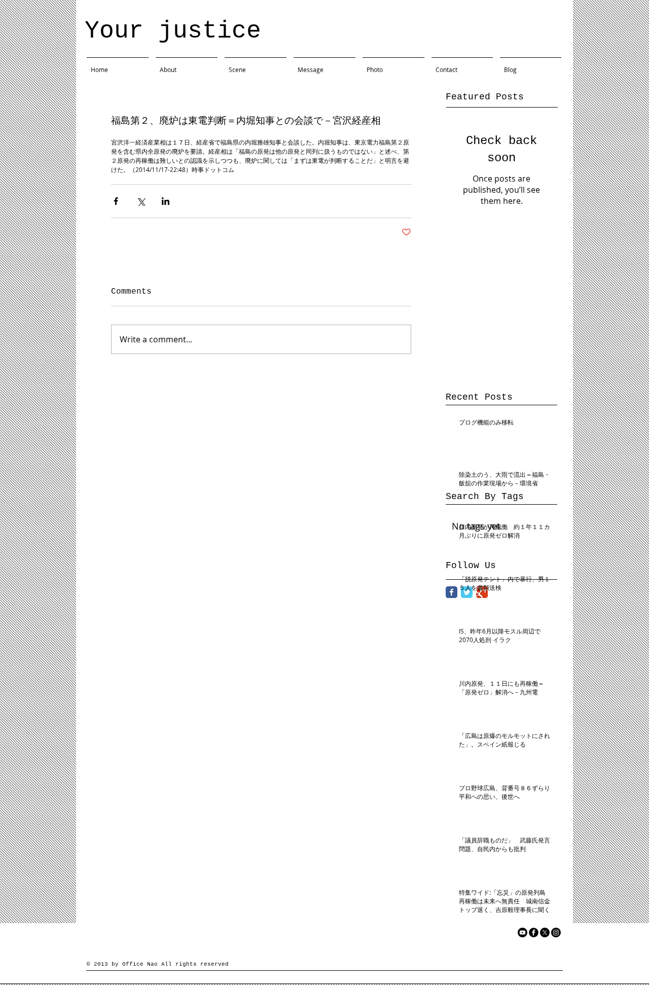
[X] (545, 932)
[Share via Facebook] (116, 201)
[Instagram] (556, 932)
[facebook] (533, 932)
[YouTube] (522, 932)
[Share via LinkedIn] (165, 201)
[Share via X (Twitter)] (141, 201)
